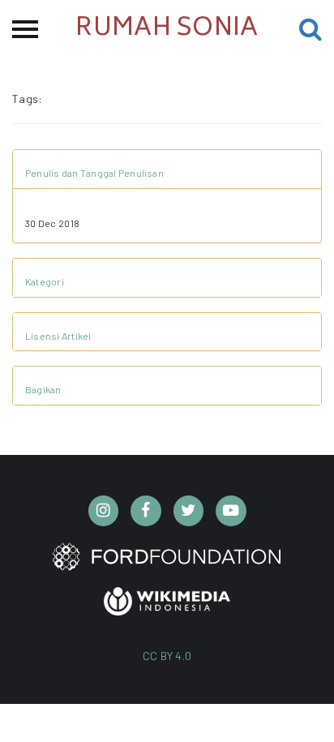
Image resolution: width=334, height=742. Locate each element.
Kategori (44, 281)
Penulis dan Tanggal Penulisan (94, 172)
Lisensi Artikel (58, 335)
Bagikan (43, 389)
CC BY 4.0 (167, 656)
